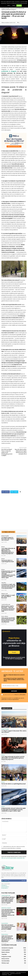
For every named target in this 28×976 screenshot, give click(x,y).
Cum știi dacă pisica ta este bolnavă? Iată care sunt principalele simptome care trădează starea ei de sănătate (8, 913)
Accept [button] (19, 5)
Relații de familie (5, 535)
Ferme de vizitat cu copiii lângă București (7, 561)
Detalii (13, 5)
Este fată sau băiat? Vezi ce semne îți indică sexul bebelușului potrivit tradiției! (6, 452)
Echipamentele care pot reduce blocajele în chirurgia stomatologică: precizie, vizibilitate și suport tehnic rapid (8, 574)
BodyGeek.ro (4, 888)
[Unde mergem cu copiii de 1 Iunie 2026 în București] (22, 597)
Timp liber (3, 582)
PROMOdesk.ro (5, 881)
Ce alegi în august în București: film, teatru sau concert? (7, 539)
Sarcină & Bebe (4, 923)
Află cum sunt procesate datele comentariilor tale (12, 858)
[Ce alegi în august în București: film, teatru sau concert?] (22, 539)
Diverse (3, 546)
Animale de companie (6, 907)
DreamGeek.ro (5, 886)
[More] (20, 491)
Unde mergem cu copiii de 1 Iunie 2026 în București (8, 596)
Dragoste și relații (5, 8)
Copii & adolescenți (5, 604)
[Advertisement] (14, 472)
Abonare (14, 691)
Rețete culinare (4, 616)
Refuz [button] (9, 5)
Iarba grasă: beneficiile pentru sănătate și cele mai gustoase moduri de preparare (8, 620)
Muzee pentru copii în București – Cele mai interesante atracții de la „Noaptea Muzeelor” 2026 (8, 608)
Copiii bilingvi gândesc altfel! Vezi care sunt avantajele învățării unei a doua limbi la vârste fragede (8, 900)
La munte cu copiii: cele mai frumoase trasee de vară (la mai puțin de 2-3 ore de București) (8, 586)
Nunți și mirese (4, 934)
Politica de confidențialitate (19, 694)
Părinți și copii (4, 593)
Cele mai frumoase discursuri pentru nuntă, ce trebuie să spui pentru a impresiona (7, 938)
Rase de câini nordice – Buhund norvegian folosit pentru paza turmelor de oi (21, 452)
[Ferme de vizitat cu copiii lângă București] (22, 562)
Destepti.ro (4, 885)
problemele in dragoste (8, 71)
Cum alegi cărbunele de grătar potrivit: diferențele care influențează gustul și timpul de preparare (8, 551)
